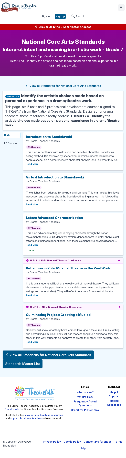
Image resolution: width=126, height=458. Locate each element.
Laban (30, 250)
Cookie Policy (72, 441)
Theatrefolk (12, 409)
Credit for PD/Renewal (85, 410)
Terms (118, 441)
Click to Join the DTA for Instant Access (64, 27)
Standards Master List (22, 364)
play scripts (32, 415)
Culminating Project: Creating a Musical (58, 315)
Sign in (46, 16)
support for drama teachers (26, 418)
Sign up (60, 16)
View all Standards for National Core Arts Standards (65, 86)
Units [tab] (7, 135)
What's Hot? (85, 397)
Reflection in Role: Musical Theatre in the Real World (68, 268)
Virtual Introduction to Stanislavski (55, 177)
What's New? (85, 392)
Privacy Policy (52, 441)
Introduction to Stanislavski (49, 137)
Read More (32, 163)
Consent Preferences (98, 441)
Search (79, 16)
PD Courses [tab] (10, 143)
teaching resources (51, 415)
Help (83, 448)
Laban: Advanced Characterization (54, 218)
